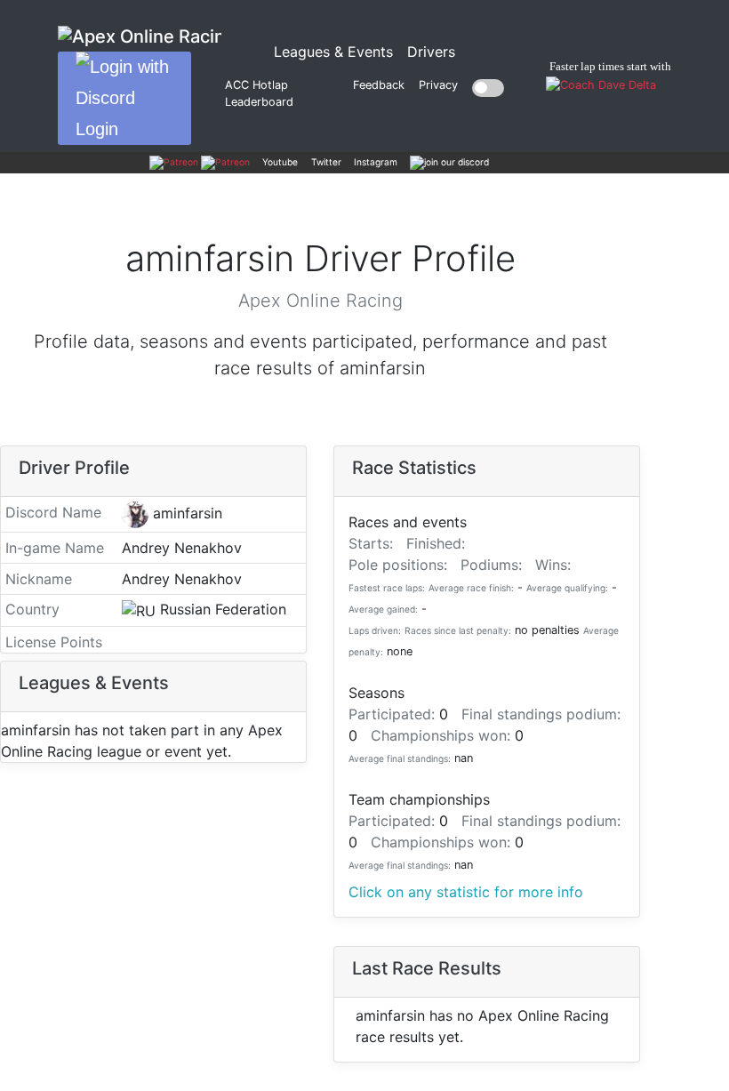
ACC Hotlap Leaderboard (259, 93)
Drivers (431, 51)
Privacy (438, 85)
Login (97, 129)
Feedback (379, 85)
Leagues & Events (337, 51)
